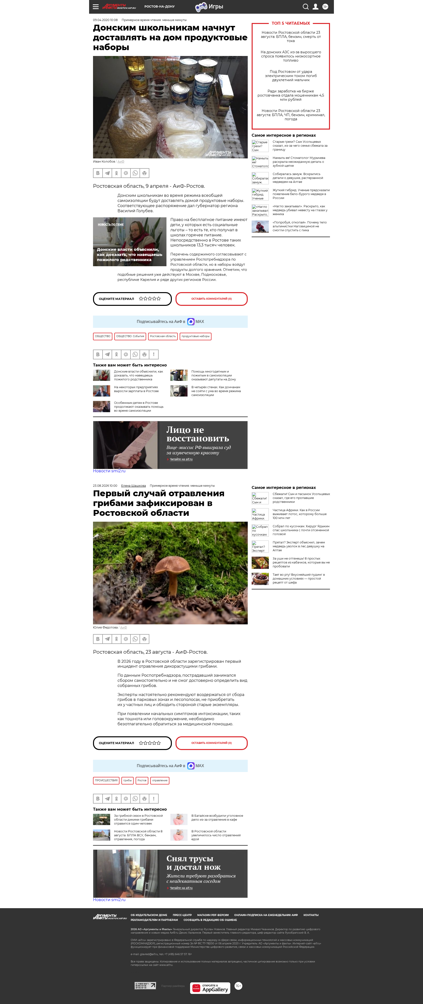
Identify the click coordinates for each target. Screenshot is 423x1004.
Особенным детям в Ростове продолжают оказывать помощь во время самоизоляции (139, 406)
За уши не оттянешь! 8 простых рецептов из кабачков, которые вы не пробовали (301, 562)
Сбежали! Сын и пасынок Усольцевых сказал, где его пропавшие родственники (301, 498)
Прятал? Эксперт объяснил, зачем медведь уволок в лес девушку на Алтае (299, 546)
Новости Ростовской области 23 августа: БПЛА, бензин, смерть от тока (291, 37)
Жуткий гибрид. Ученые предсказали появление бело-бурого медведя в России (301, 194)
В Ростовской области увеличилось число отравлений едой (216, 835)
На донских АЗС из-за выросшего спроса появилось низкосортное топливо (291, 56)
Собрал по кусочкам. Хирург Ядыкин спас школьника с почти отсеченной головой (301, 530)
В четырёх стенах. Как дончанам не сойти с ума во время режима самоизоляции (216, 391)
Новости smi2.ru (109, 471)
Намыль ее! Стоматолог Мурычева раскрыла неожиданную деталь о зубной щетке (299, 161)
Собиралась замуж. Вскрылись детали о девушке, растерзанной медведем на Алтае (298, 178)
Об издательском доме (149, 915)
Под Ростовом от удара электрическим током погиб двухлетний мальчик (291, 76)
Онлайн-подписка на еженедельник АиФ (266, 915)
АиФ (121, 161)
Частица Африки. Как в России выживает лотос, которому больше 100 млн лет (300, 514)
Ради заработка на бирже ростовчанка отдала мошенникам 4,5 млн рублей (291, 95)
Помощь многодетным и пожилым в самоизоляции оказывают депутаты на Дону (213, 375)
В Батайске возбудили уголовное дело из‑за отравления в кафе (217, 817)
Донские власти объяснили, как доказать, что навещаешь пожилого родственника (138, 375)
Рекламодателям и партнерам (154, 920)
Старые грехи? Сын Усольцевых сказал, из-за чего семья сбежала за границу (300, 145)
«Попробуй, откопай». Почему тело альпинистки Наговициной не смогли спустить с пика (300, 226)
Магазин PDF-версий (213, 915)
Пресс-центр (182, 915)
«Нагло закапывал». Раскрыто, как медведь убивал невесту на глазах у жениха (300, 210)
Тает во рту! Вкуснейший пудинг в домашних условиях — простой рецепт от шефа (299, 578)
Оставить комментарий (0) (211, 298)
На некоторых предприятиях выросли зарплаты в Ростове (136, 389)
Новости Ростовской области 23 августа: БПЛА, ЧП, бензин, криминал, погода (291, 115)
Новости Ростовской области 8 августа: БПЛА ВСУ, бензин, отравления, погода (138, 835)
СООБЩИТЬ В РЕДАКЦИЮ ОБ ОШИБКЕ (210, 920)
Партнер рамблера (173, 985)
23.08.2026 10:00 (105, 485)
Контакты (311, 915)
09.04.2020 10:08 (105, 20)
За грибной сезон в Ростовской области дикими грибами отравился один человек (138, 819)
